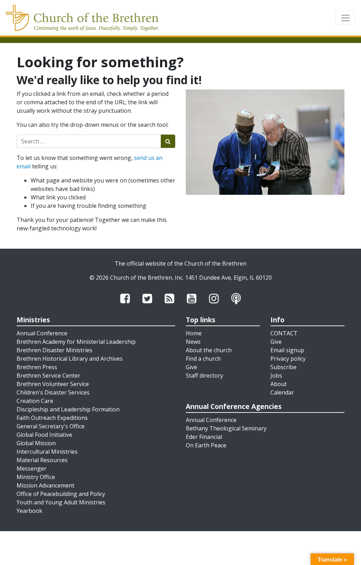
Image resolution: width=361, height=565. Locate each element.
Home (194, 333)
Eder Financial (204, 437)
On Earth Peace (206, 445)
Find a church (203, 358)
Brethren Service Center (48, 375)
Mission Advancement (45, 485)
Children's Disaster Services (53, 392)
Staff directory (204, 375)
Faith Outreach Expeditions (52, 418)
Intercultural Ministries (47, 451)
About (278, 384)
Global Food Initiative (44, 435)
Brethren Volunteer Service (53, 384)
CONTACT (284, 333)
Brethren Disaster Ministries (54, 350)
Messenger (32, 468)
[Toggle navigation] (345, 18)
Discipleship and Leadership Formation (68, 409)
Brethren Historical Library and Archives (70, 358)
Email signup (287, 350)
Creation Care (35, 401)
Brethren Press (37, 367)
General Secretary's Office (51, 426)
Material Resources (42, 460)
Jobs (276, 375)
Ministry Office (36, 477)
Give (191, 367)
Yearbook (29, 511)
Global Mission (36, 443)
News (193, 342)
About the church (209, 350)
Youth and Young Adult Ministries (61, 502)
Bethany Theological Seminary (226, 428)
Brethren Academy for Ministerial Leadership (76, 342)
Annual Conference (42, 333)
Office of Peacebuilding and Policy (61, 494)
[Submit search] (168, 141)
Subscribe (283, 367)
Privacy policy (288, 358)
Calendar (282, 392)
